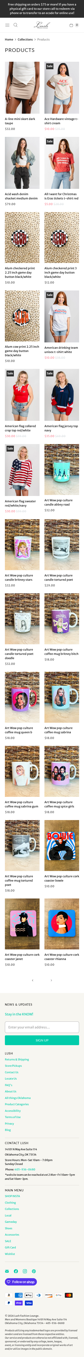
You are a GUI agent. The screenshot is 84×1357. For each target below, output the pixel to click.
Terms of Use (13, 1117)
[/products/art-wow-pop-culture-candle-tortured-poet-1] (61, 544)
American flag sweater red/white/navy (20, 503)
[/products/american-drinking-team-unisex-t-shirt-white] (61, 316)
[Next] (51, 980)
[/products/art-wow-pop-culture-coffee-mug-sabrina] (61, 697)
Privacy (9, 1123)
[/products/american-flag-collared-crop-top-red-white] (22, 395)
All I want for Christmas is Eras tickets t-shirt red (61, 196)
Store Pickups (13, 1066)
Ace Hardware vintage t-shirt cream (61, 121)
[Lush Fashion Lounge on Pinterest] (36, 1271)
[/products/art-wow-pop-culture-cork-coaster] (61, 923)
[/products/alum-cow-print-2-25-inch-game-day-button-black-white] (22, 315)
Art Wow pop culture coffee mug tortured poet (19, 880)
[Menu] (7, 25)
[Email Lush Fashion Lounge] (9, 1271)
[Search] (15, 25)
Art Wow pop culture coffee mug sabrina (58, 730)
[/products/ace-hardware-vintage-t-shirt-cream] (61, 88)
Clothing (10, 1202)
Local (8, 1215)
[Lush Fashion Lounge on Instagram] (27, 1271)
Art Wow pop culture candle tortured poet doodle (19, 654)
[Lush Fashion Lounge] (42, 25)
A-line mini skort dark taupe (20, 121)
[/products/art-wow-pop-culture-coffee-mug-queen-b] (22, 697)
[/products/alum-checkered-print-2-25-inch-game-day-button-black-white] (22, 237)
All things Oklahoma (18, 1098)
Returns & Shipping (17, 1059)
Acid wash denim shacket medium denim (21, 196)
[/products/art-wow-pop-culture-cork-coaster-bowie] (61, 845)
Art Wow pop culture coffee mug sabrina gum (21, 804)
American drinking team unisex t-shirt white (61, 350)
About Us (10, 1091)
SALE (8, 1241)
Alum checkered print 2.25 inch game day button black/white (20, 272)
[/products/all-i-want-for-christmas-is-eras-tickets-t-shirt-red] (61, 163)
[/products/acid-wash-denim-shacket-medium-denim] (22, 163)
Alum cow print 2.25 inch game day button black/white (22, 351)
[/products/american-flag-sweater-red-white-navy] (22, 470)
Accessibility (13, 1111)
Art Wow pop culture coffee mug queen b (19, 730)
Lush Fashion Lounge (26, 1315)
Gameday (11, 1222)
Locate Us (11, 1078)
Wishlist (10, 1254)
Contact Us (11, 1072)
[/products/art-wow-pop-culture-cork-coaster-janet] (22, 923)
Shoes (8, 1228)
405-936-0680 (24, 1169)
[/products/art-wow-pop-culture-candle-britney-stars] (22, 544)
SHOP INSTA (12, 1196)
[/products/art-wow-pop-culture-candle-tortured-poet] (22, 618)
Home (9, 39)
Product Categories (17, 1104)
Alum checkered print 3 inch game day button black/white (60, 272)
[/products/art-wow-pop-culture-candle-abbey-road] (61, 469)
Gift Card (10, 1247)
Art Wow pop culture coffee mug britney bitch (61, 652)
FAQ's (8, 1085)
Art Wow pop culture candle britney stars (19, 578)
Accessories (12, 1234)
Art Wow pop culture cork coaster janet (22, 957)
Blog (8, 1130)
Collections (25, 39)
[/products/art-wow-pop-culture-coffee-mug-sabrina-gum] (22, 771)
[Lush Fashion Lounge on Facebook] (18, 1271)
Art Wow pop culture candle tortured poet (58, 578)
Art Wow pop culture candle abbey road (58, 502)
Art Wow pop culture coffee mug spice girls (59, 804)
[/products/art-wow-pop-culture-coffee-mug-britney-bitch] (61, 618)
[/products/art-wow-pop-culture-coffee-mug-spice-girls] (61, 771)
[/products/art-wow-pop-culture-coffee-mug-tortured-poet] (22, 845)
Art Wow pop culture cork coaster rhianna (61, 957)
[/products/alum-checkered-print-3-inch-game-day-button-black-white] (61, 237)
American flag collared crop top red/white (20, 428)
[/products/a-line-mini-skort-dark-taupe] (22, 88)
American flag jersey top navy (61, 428)
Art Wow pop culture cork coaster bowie (61, 878)
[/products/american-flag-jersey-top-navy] (61, 395)
